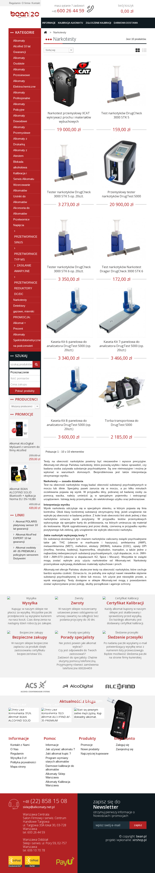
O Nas (14, 749)
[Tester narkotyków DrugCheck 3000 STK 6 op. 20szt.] (69, 238)
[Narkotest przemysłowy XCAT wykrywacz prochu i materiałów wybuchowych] (69, 84)
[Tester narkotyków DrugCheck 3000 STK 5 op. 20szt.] (69, 163)
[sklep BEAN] (25, 12)
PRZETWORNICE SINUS (25, 239)
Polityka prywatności (23, 762)
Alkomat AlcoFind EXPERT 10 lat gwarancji (24, 538)
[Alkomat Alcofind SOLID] (18, 474)
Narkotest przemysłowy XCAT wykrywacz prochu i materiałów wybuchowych (69, 117)
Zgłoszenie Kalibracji (98, 22)
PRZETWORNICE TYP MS (25, 256)
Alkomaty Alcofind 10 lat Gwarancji (21, 46)
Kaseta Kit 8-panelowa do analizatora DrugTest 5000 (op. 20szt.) (69, 425)
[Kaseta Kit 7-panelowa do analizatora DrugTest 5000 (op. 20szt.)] (121, 313)
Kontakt (36, 3)
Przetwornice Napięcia (21, 222)
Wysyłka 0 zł (18, 757)
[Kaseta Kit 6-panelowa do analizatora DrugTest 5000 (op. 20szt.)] (69, 313)
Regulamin (15, 3)
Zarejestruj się (124, 749)
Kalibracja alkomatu (70, 22)
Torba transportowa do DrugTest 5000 (121, 423)
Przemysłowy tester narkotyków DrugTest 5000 (121, 194)
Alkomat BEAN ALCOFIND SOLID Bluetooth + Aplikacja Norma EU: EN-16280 (22, 494)
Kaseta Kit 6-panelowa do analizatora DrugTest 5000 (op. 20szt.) (69, 346)
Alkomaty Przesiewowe (21, 72)
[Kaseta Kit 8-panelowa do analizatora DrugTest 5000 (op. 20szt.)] (69, 391)
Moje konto (124, 738)
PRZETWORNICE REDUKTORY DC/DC (25, 288)
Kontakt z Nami (19, 744)
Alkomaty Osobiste (19, 60)
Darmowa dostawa (126, 22)
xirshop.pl (139, 840)
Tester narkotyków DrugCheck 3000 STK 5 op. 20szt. (69, 194)
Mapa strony (18, 766)
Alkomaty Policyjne (19, 106)
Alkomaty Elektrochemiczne (24, 83)
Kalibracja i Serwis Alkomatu (23, 176)
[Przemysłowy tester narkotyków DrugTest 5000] (121, 163)
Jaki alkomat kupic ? (58, 753)
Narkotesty (20, 299)
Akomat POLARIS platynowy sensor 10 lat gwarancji (25, 525)
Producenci (26, 399)
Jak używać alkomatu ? (60, 749)
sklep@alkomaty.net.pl (39, 807)
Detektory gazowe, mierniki (23, 308)
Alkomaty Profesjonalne (21, 95)
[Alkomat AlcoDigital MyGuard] (18, 428)
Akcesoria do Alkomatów (21, 210)
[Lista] (144, 50)
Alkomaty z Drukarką (20, 141)
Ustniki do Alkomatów (20, 199)
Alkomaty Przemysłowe (21, 129)
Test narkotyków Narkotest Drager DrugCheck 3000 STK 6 (121, 269)
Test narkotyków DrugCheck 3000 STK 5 (121, 115)
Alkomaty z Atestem (20, 153)
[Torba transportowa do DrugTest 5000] (121, 391)
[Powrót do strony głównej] (45, 32)
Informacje (48, 22)
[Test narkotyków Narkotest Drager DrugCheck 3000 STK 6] (121, 238)
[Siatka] (138, 50)
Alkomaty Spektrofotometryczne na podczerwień (26, 340)
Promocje (24, 414)
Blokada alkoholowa (20, 164)
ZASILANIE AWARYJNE (22, 268)
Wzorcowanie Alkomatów (21, 187)
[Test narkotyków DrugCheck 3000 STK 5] (121, 84)
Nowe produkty (90, 749)
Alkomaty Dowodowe (20, 118)
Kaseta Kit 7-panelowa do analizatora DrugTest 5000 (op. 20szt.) (121, 346)
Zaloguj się (122, 744)
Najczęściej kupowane (94, 753)
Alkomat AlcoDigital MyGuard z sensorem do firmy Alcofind (24, 447)
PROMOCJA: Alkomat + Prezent (21, 323)
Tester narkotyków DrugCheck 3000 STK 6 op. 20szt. (69, 269)
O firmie (26, 3)
